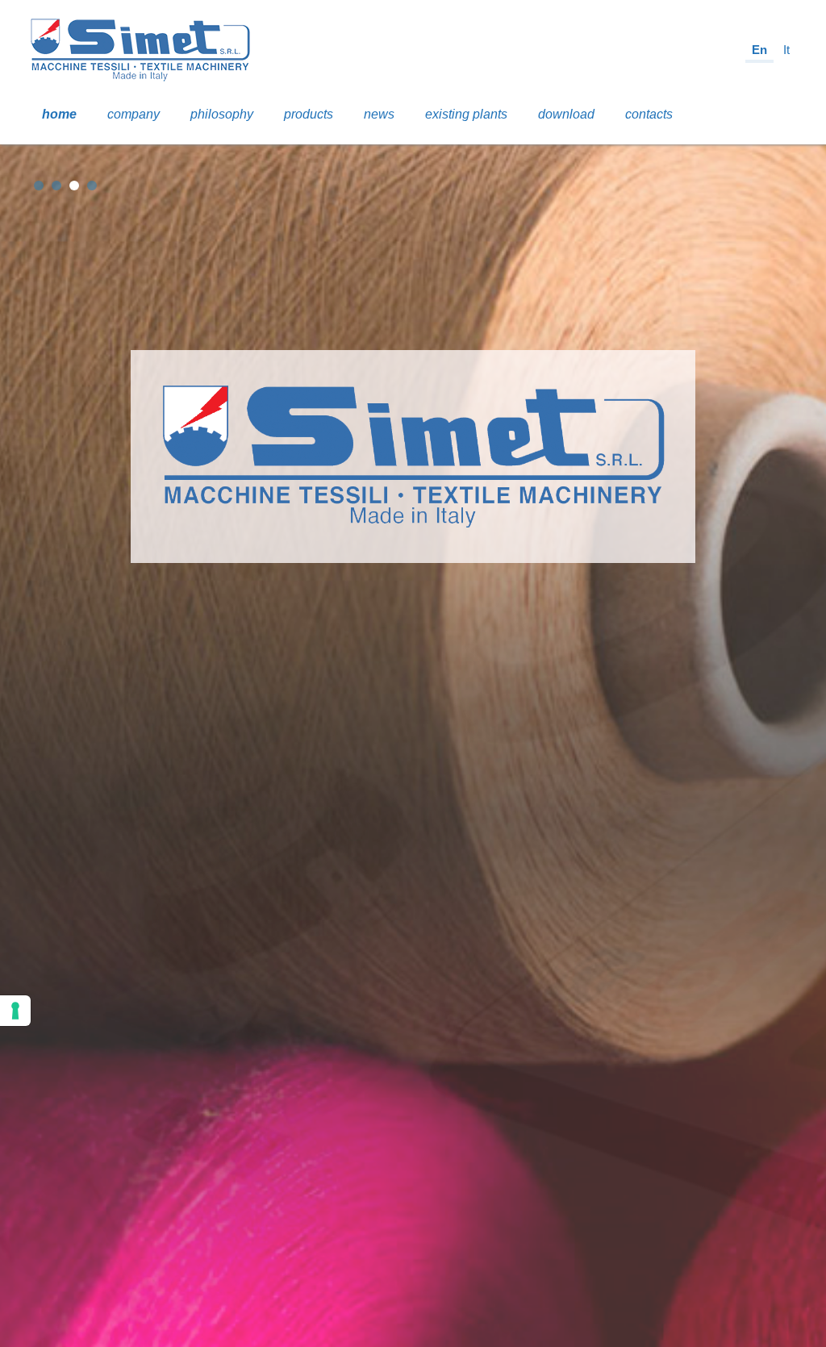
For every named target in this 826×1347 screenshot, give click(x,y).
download (566, 114)
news (379, 114)
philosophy (221, 114)
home (59, 114)
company (133, 114)
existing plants (466, 114)
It (786, 49)
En (759, 49)
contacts (649, 114)
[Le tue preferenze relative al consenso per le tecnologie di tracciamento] (15, 1010)
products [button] (308, 114)
